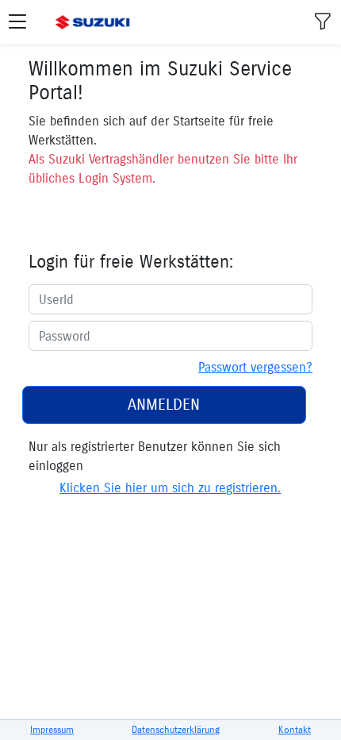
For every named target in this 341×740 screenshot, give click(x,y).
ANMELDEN (164, 404)
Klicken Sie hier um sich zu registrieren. (170, 487)
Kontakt (294, 729)
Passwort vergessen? (255, 367)
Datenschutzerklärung (176, 729)
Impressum (52, 729)
